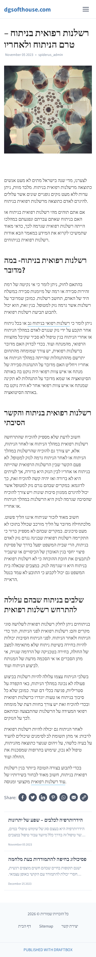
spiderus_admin (50, 54)
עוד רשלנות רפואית (48, 782)
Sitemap (46, 926)
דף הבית (24, 926)
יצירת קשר (69, 926)
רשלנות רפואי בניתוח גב (49, 323)
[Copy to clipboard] (84, 797)
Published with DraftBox (48, 949)
